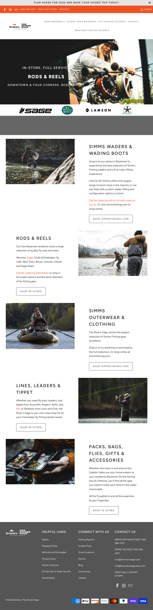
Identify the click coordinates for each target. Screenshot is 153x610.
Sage (30, 257)
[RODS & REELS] (112, 253)
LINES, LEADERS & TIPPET (38, 389)
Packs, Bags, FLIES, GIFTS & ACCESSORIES (107, 453)
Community (84, 571)
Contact (64, 9)
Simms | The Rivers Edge (26, 600)
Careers (82, 578)
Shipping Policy (49, 546)
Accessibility (48, 578)
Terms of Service (50, 565)
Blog (80, 565)
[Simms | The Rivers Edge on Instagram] (10, 9)
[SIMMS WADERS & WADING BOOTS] (40, 161)
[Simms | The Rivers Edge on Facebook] (4, 9)
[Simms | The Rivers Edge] (20, 28)
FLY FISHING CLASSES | (113, 21)
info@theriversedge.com (127, 559)
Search (45, 539)
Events (81, 559)
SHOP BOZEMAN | (54, 21)
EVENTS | (134, 21)
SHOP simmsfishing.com (111, 366)
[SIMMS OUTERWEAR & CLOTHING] (40, 326)
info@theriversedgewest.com (130, 566)
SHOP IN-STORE (31, 291)
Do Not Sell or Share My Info (56, 571)
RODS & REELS (33, 238)
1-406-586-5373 (27, 9)
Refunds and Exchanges (54, 552)
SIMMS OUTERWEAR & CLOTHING (107, 317)
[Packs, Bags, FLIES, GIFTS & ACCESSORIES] (40, 461)
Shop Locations (47, 9)
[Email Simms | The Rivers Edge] (15, 9)
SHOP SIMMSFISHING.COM (111, 219)
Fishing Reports (86, 539)
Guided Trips (84, 546)
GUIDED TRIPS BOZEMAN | (82, 21)
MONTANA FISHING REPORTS (92, 30)
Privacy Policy (49, 559)
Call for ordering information (32, 273)
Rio (18, 408)
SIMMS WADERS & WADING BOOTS (110, 150)
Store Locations (86, 552)
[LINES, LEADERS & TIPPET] (112, 400)
